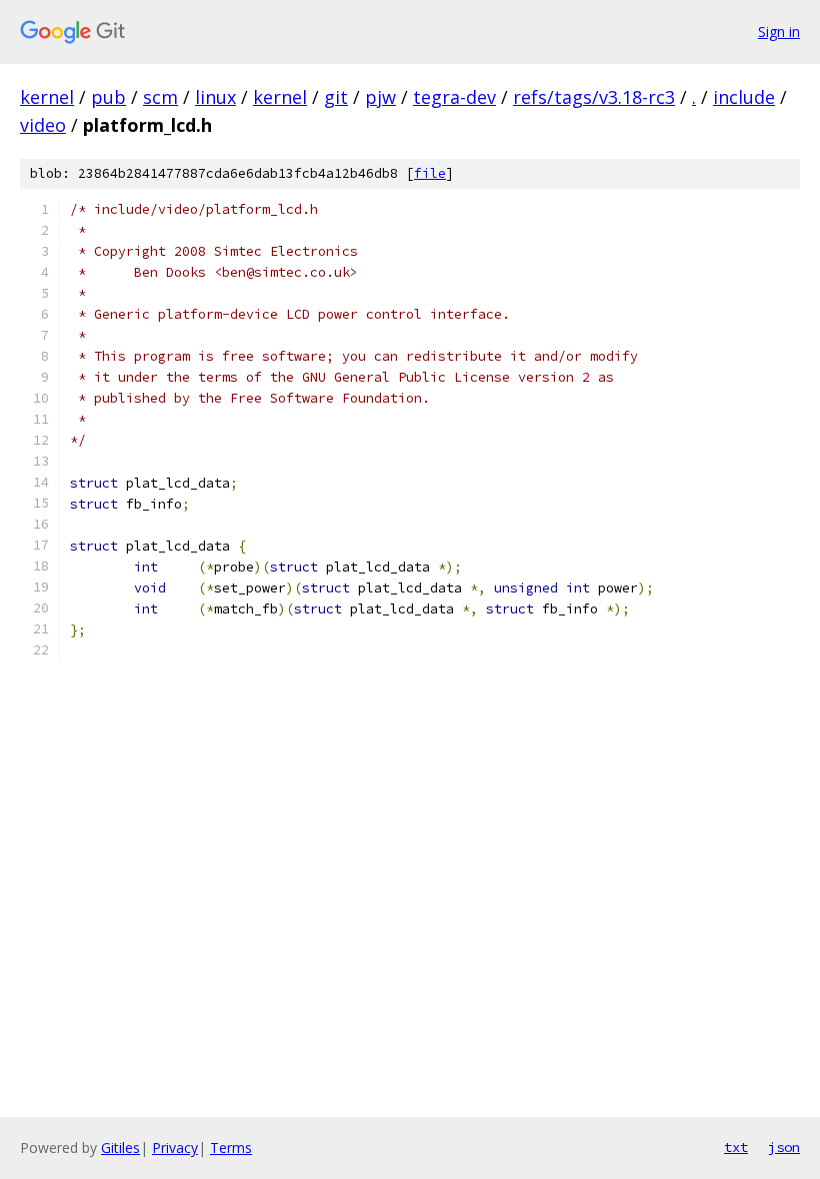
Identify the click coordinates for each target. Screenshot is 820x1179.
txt (736, 1147)
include (744, 97)
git (336, 97)
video (43, 125)
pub (108, 97)
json (784, 1147)
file (430, 173)
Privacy (175, 1147)
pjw (380, 97)
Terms (231, 1147)
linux (215, 97)
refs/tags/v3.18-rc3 (594, 97)
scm (160, 97)
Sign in (779, 31)
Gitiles (120, 1147)
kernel (47, 97)
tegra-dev (454, 97)
